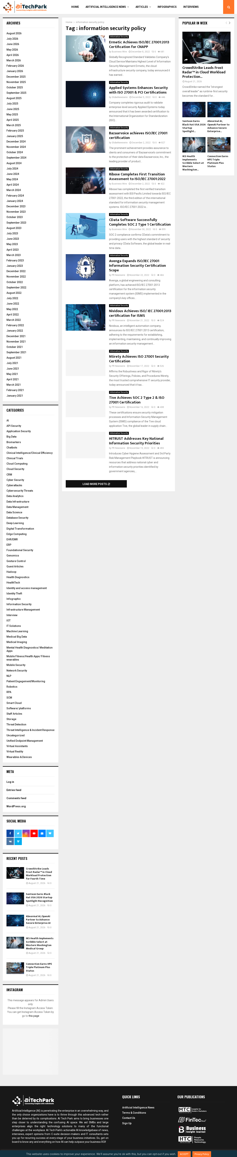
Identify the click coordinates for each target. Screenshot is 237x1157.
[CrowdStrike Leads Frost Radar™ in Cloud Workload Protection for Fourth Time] (15, 873)
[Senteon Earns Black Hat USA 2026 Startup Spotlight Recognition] (15, 898)
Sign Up (126, 1123)
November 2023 (16, 211)
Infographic (13, 598)
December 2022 (16, 271)
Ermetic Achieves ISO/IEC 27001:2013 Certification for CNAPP (139, 44)
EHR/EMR (12, 539)
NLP (8, 675)
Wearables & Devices (19, 757)
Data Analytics (15, 496)
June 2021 (12, 368)
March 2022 (13, 319)
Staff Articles (14, 713)
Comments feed (16, 798)
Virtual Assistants (17, 746)
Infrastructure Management (23, 609)
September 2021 (16, 352)
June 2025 (12, 109)
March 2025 (13, 125)
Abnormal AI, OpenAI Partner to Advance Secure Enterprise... (218, 126)
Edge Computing (16, 534)
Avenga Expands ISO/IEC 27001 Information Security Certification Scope (137, 265)
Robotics (11, 686)
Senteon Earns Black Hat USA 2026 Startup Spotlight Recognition (39, 897)
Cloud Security (15, 469)
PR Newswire (118, 275)
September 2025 (16, 92)
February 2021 (15, 390)
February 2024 (15, 195)
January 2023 (14, 265)
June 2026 (12, 44)
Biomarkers (13, 442)
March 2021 (13, 384)
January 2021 (14, 395)
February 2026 (15, 65)
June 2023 (12, 238)
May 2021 (12, 374)
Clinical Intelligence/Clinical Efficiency (29, 452)
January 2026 (14, 71)
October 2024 (14, 152)
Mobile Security (15, 665)
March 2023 (13, 255)
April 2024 (12, 184)
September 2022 (16, 287)
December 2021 (16, 336)
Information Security (119, 37)
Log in (10, 781)
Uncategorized (15, 735)
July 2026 (12, 38)
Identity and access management (26, 588)
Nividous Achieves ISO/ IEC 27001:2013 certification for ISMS (140, 313)
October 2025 (14, 87)
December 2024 (16, 141)
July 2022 (12, 298)
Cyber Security (15, 479)
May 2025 (12, 114)
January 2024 (14, 201)
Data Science (14, 512)
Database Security (17, 517)
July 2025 (12, 103)
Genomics (12, 555)
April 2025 (12, 119)
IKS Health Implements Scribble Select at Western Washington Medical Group (40, 943)
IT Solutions (13, 625)
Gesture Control (16, 561)
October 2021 (14, 346)
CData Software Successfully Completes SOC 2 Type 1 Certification (140, 222)
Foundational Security (19, 550)
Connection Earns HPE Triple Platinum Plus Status (39, 967)
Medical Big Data (16, 636)
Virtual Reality (14, 751)
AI (7, 420)
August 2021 (13, 357)
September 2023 (16, 222)
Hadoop (11, 571)
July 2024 (12, 168)
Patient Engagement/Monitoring (25, 681)
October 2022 (14, 282)
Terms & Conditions (134, 1112)
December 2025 (16, 76)
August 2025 (13, 98)
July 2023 (12, 233)
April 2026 (12, 55)
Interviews (191, 6)
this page (34, 1015)
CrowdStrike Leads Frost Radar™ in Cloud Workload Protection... (204, 72)
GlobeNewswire (120, 97)
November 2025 (16, 82)
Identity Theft (14, 593)
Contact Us (128, 1117)
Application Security (18, 431)
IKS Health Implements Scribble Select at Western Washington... (193, 163)
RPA (8, 692)
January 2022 (14, 330)
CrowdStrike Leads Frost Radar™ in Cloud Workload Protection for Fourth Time (39, 874)
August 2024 (13, 163)
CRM (9, 474)
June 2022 (12, 303)
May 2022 (12, 309)
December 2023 (16, 206)
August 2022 (13, 292)
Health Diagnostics (17, 577)
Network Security (16, 670)
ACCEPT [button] (184, 1154)
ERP (8, 544)
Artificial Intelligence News (106, 6)
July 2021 (12, 363)
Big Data (11, 436)
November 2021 (16, 341)
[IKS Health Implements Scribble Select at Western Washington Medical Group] (15, 942)
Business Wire (119, 51)
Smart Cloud (14, 702)
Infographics (167, 6)
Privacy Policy (202, 1154)
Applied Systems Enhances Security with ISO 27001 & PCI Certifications (138, 90)
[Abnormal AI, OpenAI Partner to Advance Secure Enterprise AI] (15, 920)
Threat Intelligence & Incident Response (30, 730)
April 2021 (12, 379)
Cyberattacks (14, 485)
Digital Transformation (20, 528)
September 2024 (16, 157)
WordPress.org (16, 806)
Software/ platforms (18, 708)
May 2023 (12, 244)
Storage (11, 719)
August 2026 (13, 33)
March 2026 (13, 60)
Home (75, 6)
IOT (8, 620)
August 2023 (13, 228)
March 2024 (13, 190)
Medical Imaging (16, 642)
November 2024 (16, 146)
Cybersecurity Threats (19, 490)
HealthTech (13, 582)
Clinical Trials (14, 458)
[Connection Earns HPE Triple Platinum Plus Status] (15, 968)
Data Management (17, 507)
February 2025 (15, 130)
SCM (9, 697)
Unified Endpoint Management (24, 740)
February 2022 (15, 325)
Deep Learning (15, 523)
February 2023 (15, 260)
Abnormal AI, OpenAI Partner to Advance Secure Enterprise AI (38, 919)
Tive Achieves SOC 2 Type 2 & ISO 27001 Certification (136, 400)
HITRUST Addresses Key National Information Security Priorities (136, 440)
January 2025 (14, 136)
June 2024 (12, 173)
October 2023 (14, 217)
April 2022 (12, 314)
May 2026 (12, 49)
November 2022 (16, 276)
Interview (11, 615)
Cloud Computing (17, 463)
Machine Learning (17, 631)
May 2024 (12, 179)
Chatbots (11, 447)
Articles (142, 6)
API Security (13, 425)
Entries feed (13, 790)
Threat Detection (16, 724)
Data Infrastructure (17, 501)
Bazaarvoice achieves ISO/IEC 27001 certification (138, 135)
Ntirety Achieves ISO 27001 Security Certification (139, 358)
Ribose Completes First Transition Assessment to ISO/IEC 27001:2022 (137, 176)
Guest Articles (15, 566)
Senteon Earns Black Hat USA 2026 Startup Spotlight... (194, 126)
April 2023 (12, 249)
